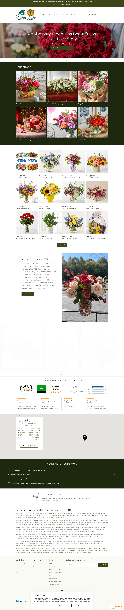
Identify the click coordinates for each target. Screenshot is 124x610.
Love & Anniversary (23, 140)
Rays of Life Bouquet (22, 208)
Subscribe (103, 564)
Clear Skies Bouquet (45, 178)
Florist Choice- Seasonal (23, 178)
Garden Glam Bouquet (93, 208)
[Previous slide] (53, 60)
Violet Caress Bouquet (69, 208)
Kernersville (59, 498)
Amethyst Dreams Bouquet (71, 178)
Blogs (34, 567)
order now (27, 294)
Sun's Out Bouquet (92, 178)
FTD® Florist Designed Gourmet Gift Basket (96, 239)
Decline (80, 606)
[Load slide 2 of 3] (60, 60)
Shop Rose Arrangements (62, 48)
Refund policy (53, 578)
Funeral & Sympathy (55, 104)
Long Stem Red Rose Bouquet (25, 238)
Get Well (81, 140)
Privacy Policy (85, 601)
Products (18, 570)
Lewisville (67, 498)
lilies (99, 541)
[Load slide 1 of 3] (57, 60)
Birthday (50, 140)
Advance (44, 498)
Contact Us (52, 567)
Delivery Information (55, 572)
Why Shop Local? (54, 570)
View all (62, 245)
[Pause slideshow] (71, 60)
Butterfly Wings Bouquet (70, 238)
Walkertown (45, 500)
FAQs (51, 564)
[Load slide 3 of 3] (62, 60)
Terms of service (54, 584)
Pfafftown (81, 498)
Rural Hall (88, 498)
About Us (18, 572)
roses (73, 541)
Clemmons (51, 498)
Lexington (73, 498)
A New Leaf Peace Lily (46, 238)
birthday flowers (34, 543)
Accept (61, 606)
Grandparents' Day (21, 564)
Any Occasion (83, 104)
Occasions (19, 567)
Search (34, 564)
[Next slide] (66, 60)
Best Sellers (20, 104)
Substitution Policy (55, 581)
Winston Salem (54, 500)
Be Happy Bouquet (45, 208)
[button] (56, 15)
